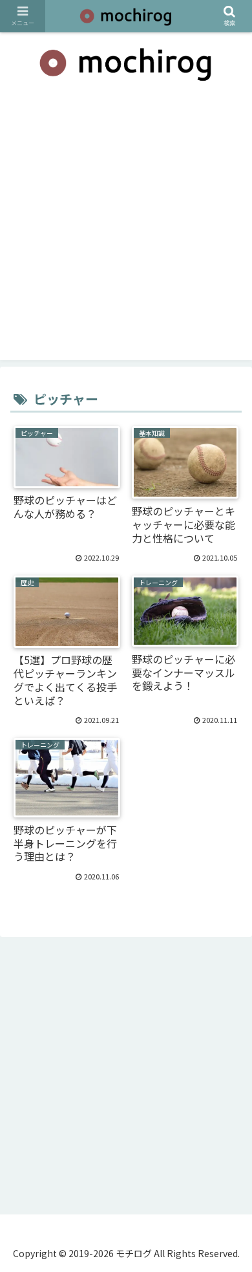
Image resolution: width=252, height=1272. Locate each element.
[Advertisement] (126, 234)
